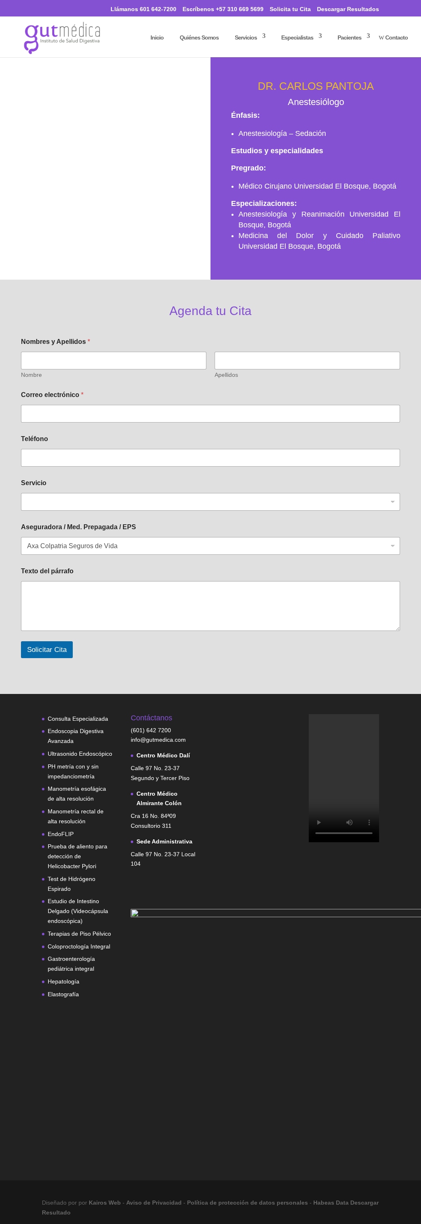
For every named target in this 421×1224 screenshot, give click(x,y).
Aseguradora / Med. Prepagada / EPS (78, 526)
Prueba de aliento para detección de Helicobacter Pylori (77, 856)
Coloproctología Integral (79, 946)
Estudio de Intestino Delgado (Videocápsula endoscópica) (78, 911)
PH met (57, 766)
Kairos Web (105, 1202)
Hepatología (63, 981)
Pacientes (346, 37)
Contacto (393, 37)
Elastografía (63, 994)
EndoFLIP (61, 834)
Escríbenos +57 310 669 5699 (223, 9)
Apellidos (226, 374)
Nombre (31, 374)
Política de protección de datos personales (248, 1202)
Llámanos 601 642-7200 (139, 9)
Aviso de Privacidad (154, 1202)
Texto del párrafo (47, 571)
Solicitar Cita (47, 650)
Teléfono (34, 438)
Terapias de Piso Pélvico (79, 933)
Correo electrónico (52, 394)
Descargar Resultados (348, 9)
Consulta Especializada (78, 718)
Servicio (33, 482)
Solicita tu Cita (290, 9)
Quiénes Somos (196, 37)
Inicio (153, 37)
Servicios (242, 37)
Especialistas (293, 37)
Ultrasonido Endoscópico (80, 753)
